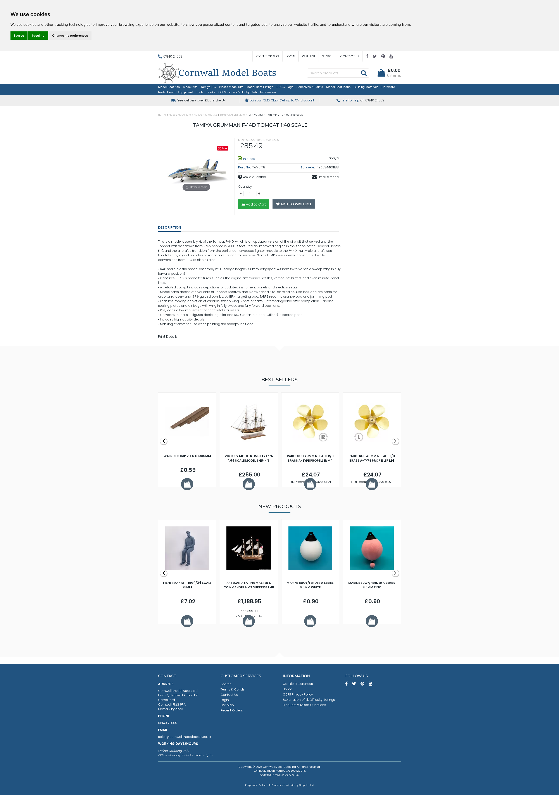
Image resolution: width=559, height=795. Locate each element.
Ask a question (254, 177)
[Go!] (363, 73)
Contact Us (349, 56)
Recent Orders (267, 56)
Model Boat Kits (169, 87)
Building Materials (366, 87)
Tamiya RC (208, 87)
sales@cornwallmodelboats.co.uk (184, 737)
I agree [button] (19, 35)
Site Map (227, 705)
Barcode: (308, 167)
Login (290, 56)
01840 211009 (167, 723)
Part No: (245, 167)
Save (224, 148)
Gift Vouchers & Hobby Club (237, 92)
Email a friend (328, 177)
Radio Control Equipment (175, 92)
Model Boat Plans (338, 87)
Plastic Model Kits (231, 87)
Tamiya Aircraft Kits (232, 115)
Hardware (388, 87)
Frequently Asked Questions (304, 705)
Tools (199, 92)
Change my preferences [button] (70, 35)
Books (211, 92)
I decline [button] (38, 35)
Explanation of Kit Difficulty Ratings (309, 699)
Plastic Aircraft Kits (205, 115)
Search (327, 56)
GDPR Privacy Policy (298, 694)
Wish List (308, 56)
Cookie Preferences (298, 684)
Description (169, 227)
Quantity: (245, 186)
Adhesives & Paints (310, 87)
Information (268, 92)
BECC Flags (284, 87)
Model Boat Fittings (260, 87)
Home (162, 115)
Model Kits (190, 87)
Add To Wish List (296, 204)
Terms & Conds (233, 689)
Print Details (168, 336)
